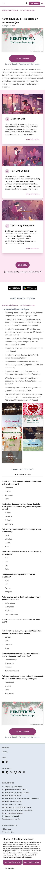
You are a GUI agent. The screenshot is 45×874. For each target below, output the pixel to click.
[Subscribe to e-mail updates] (24, 772)
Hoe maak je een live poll (10, 816)
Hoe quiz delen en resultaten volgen (14, 790)
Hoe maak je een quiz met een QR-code (15, 792)
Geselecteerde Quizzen (10, 10)
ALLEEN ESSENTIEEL (31, 862)
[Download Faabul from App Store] (3, 762)
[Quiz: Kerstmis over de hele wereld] (12, 433)
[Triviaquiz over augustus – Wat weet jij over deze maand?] (33, 445)
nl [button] (42, 3)
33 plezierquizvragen (27, 10)
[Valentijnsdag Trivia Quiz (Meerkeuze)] (33, 409)
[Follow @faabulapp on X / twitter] (11, 772)
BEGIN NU (22, 265)
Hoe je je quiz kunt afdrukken (12, 804)
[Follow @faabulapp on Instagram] (15, 772)
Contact (4, 751)
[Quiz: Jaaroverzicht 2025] (12, 409)
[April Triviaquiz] (12, 421)
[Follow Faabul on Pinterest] (19, 772)
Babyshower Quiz (8, 832)
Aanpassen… (9, 868)
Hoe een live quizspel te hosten (12, 813)
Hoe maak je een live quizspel (12, 787)
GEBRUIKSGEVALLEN (9, 825)
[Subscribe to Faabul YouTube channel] (3, 772)
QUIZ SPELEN (22, 58)
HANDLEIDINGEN (8, 783)
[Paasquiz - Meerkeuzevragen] (12, 445)
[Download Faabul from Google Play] (7, 762)
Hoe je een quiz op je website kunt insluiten (16, 807)
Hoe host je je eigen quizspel (11, 801)
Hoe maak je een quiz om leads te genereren (17, 810)
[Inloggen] (26, 3)
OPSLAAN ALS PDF (24, 474)
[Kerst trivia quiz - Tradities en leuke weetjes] (33, 421)
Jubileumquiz (6, 829)
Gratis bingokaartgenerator (11, 819)
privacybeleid (26, 857)
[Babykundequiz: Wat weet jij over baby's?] (12, 457)
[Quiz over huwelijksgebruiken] (33, 433)
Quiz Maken (34, 3)
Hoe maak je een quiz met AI (11, 795)
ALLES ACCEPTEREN (12, 862)
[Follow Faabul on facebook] (7, 772)
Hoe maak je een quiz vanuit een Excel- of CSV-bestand (21, 798)
